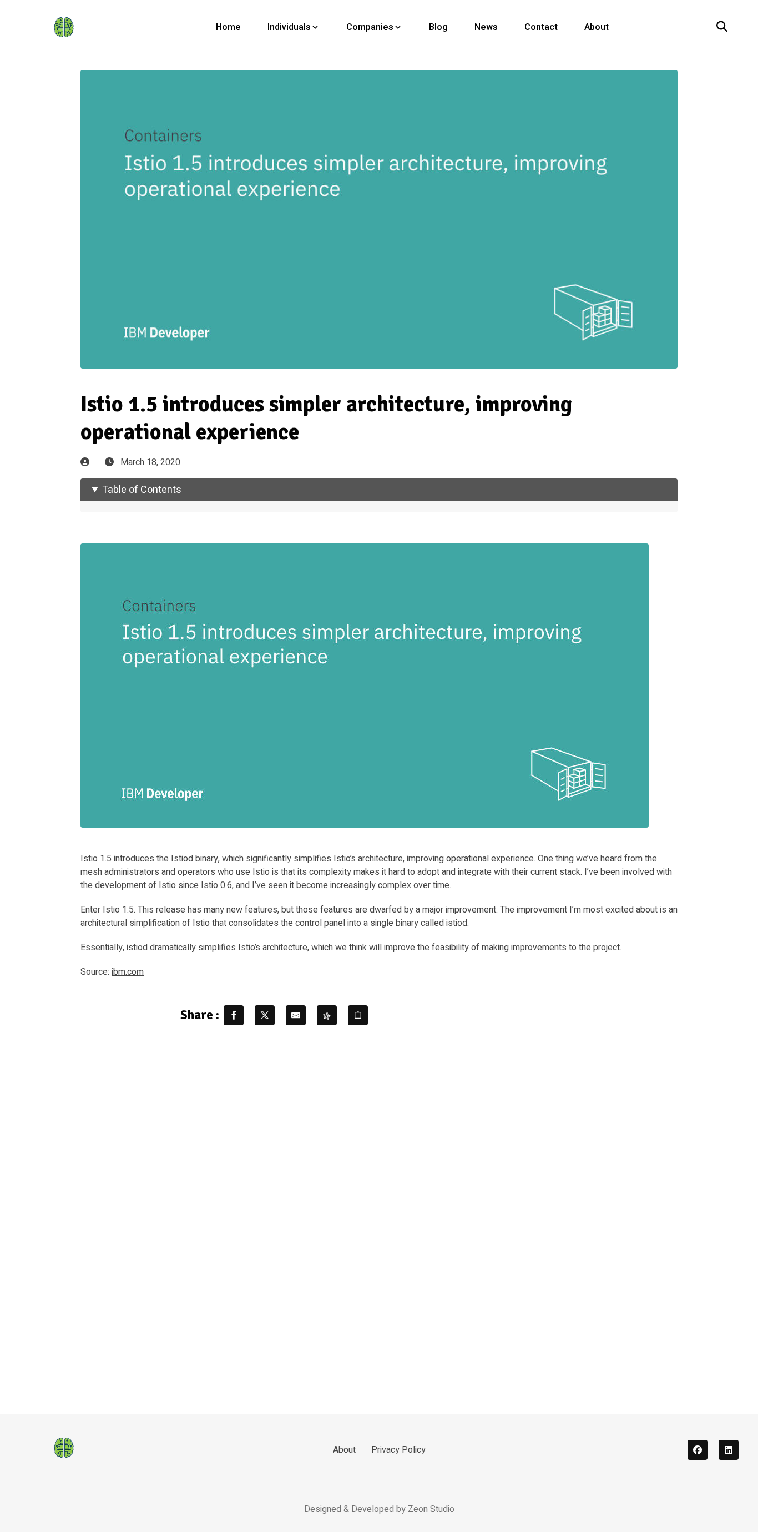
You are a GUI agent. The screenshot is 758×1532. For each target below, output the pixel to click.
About (596, 27)
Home (228, 27)
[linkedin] (729, 1450)
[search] (721, 27)
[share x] (265, 1015)
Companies (369, 27)
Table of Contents (141, 489)
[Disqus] (379, 1213)
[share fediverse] (327, 1015)
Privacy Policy (398, 1450)
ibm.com (128, 972)
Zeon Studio (431, 1509)
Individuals (289, 27)
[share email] (296, 1015)
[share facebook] (234, 1015)
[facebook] (698, 1450)
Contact (541, 27)
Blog (438, 27)
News (486, 27)
